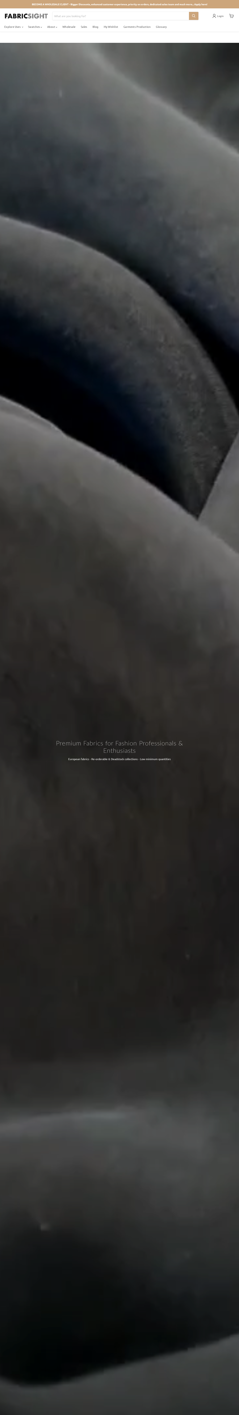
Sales (84, 26)
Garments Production (137, 26)
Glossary (161, 26)
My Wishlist (111, 26)
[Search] (193, 16)
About (51, 26)
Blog (96, 26)
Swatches (34, 26)
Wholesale (69, 26)
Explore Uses (12, 26)
